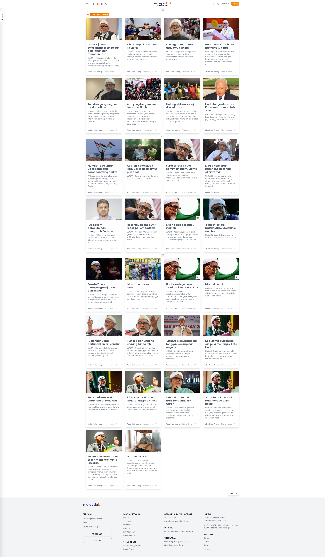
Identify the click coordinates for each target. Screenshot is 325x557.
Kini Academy (129, 532)
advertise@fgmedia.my (174, 545)
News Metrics (129, 535)
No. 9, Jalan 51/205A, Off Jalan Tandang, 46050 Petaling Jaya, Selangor (221, 526)
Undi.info (127, 528)
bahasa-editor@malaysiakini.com (178, 531)
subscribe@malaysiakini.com (176, 521)
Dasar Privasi (128, 549)
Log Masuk (225, 4)
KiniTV (126, 517)
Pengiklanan (97, 534)
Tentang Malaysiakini (92, 518)
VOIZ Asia (127, 521)
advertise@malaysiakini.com (176, 541)
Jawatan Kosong (90, 527)
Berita (206, 538)
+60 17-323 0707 (171, 517)
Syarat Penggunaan (132, 545)
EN (94, 4)
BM (98, 4)
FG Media (127, 525)
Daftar (235, 4)
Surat (206, 545)
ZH (102, 4)
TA (106, 4)
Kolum (206, 541)
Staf (85, 522)
